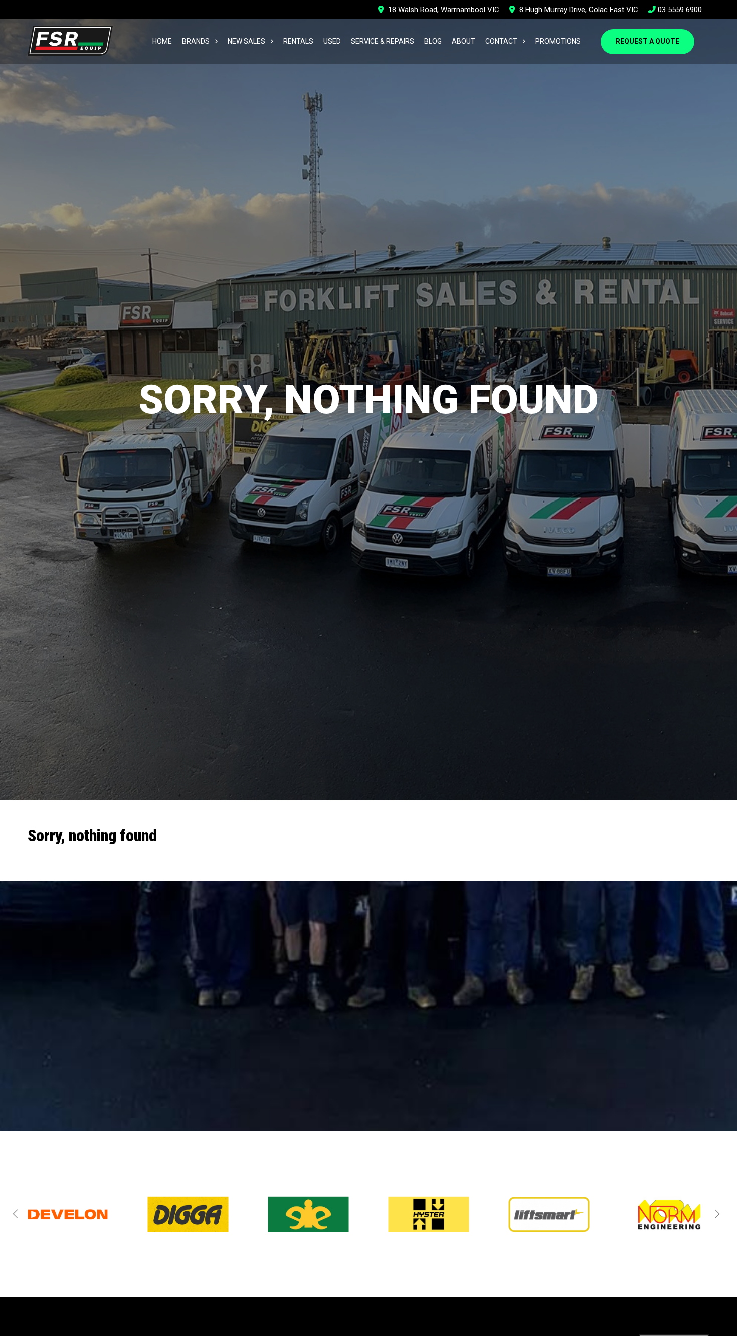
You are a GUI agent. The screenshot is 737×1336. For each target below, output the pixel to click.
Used (332, 41)
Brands (196, 41)
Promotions (558, 41)
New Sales (246, 41)
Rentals (298, 41)
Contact (501, 41)
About (463, 41)
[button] (15, 1214)
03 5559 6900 (679, 9)
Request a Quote (647, 41)
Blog (433, 41)
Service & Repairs (382, 41)
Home (162, 41)
